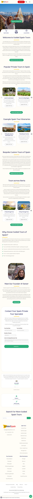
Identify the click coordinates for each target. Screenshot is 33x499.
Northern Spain (23, 430)
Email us (16, 398)
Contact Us (16, 346)
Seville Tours (23, 440)
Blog (17, 484)
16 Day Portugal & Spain (9, 473)
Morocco (23, 461)
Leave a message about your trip (10, 337)
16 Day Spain (9, 471)
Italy (23, 463)
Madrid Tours (23, 438)
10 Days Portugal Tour (24, 211)
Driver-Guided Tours (23, 448)
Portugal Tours (23, 450)
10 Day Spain (9, 463)
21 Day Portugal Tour (9, 211)
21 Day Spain (9, 476)
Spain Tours (23, 425)
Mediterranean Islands (24, 443)
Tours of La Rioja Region (24, 98)
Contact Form (9, 434)
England (23, 466)
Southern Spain (23, 433)
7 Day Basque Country (24, 134)
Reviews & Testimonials (10, 484)
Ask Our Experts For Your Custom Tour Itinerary (11, 497)
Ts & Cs (26, 484)
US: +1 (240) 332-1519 (9, 432)
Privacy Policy (19, 487)
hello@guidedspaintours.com (9, 429)
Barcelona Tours (24, 435)
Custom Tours (23, 428)
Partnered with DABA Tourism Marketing (16, 490)
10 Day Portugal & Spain (9, 466)
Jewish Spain (23, 445)
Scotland (23, 468)
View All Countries (23, 476)
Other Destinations (24, 456)
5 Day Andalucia (9, 458)
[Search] (29, 418)
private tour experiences (10, 197)
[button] (1, 97)
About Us (21, 484)
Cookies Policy (13, 487)
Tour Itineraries (9, 456)
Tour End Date (19, 328)
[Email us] (16, 396)
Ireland (23, 471)
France (24, 473)
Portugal (23, 458)
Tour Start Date (7, 328)
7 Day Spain (9, 461)
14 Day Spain (9, 468)
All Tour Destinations (24, 453)
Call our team (16, 403)
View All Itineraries (9, 478)
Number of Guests (7, 333)
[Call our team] (16, 401)
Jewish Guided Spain (9, 98)
